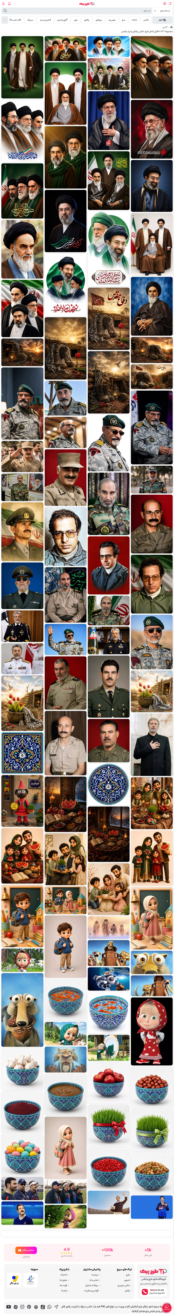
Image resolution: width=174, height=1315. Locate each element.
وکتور (127, 1290)
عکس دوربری (124, 1285)
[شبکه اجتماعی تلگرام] (56, 1309)
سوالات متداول (91, 1285)
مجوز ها (63, 1280)
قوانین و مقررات (91, 1290)
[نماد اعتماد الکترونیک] (30, 1281)
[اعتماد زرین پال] (14, 1281)
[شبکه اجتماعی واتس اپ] (50, 1309)
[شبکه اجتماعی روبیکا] (36, 1309)
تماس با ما (94, 1280)
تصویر (127, 1280)
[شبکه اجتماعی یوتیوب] (9, 1309)
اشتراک (63, 1275)
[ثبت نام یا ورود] (3, 4)
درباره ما (95, 1275)
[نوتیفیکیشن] (10, 4)
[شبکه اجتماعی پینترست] (29, 1309)
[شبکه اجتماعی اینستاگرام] (22, 1309)
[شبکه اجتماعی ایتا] (43, 1309)
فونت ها (63, 1285)
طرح (128, 1275)
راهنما (64, 1290)
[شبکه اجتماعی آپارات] (16, 1309)
